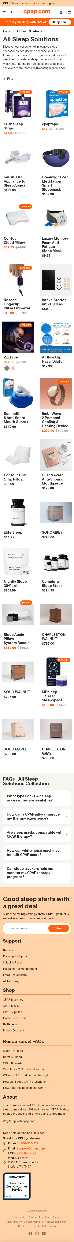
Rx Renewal (10, 1024)
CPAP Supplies (12, 1012)
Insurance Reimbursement (20, 968)
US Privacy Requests (29, 1226)
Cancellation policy (56, 1221)
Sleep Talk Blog (13, 1050)
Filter (11, 78)
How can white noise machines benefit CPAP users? (33, 852)
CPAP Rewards (12, 1063)
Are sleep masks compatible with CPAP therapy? (35, 834)
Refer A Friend (12, 1056)
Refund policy (19, 1217)
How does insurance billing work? (24, 1087)
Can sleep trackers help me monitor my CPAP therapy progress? (30, 872)
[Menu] (4, 12)
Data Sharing (49, 1226)
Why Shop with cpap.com (19, 1121)
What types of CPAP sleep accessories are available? (30, 798)
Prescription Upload (15, 956)
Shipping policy (14, 1221)
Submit (59, 928)
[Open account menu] (61, 12)
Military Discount (13, 1030)
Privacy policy (35, 1217)
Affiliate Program (13, 981)
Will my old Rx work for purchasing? (25, 1075)
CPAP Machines (13, 999)
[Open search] (12, 12)
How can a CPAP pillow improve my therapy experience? (33, 816)
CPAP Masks (11, 1005)
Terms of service (53, 1217)
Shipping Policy (12, 962)
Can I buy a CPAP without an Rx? (23, 1069)
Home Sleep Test (14, 1018)
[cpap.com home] (37, 12)
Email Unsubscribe (15, 974)
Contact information (34, 1221)
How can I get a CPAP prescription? (26, 1081)
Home (7, 31)
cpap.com (41, 1210)
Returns (8, 950)
